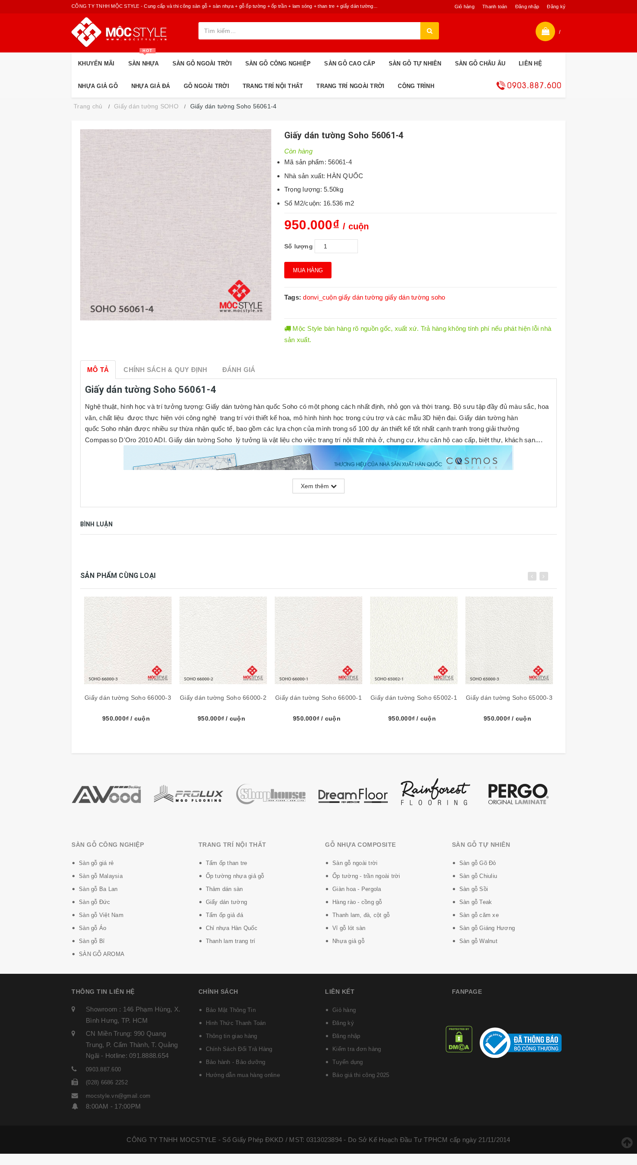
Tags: (293, 297)
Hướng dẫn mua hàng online (243, 1075)
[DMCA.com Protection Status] (458, 1038)
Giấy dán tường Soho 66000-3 (127, 697)
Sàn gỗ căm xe (479, 915)
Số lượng (298, 246)
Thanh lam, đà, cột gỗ (361, 915)
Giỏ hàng (464, 6)
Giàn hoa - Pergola (356, 889)
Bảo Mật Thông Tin (231, 1010)
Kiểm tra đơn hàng (356, 1049)
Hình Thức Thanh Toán (236, 1023)
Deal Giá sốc (528, 85)
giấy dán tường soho (415, 297)
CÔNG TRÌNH (416, 86)
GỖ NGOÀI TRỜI (206, 86)
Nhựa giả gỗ (348, 941)
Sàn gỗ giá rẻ (96, 863)
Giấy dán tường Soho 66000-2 (223, 697)
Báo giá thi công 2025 (360, 1075)
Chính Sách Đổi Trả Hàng (239, 1049)
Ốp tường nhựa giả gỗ (235, 876)
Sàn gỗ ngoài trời (354, 863)
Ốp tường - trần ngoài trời (366, 876)
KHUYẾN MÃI (96, 63)
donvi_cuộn (320, 297)
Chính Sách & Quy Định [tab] (165, 369)
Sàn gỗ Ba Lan (98, 889)
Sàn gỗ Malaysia (101, 876)
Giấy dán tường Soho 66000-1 (318, 697)
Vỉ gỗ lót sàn (348, 928)
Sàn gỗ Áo (92, 928)
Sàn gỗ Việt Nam (101, 915)
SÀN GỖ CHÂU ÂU (480, 63)
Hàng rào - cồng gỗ (357, 902)
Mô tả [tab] (98, 369)
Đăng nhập (527, 6)
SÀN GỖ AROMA (101, 954)
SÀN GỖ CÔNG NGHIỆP (278, 63)
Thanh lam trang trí (231, 941)
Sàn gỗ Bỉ (91, 941)
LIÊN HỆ (530, 63)
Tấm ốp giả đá (224, 915)
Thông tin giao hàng (231, 1036)
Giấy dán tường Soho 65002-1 (413, 697)
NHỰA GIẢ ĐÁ (150, 86)
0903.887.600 (103, 1069)
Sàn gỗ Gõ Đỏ (477, 863)
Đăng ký (556, 6)
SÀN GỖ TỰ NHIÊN (415, 63)
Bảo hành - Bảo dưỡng (236, 1062)
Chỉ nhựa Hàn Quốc (231, 928)
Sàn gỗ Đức (94, 902)
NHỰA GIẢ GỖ (98, 86)
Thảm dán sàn (224, 889)
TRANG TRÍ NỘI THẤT (273, 86)
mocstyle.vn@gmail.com (118, 1096)
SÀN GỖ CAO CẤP (349, 63)
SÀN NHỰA (143, 59)
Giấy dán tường (226, 902)
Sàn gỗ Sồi (473, 889)
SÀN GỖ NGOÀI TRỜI (202, 63)
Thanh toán (494, 6)
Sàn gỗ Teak (475, 902)
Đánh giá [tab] (239, 369)
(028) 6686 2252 (107, 1082)
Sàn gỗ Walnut (478, 941)
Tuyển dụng (347, 1062)
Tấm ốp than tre (226, 863)
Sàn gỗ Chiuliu (478, 876)
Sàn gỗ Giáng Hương (487, 928)
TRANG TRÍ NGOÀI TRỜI (350, 86)
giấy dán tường (360, 297)
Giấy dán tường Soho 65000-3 (509, 697)
